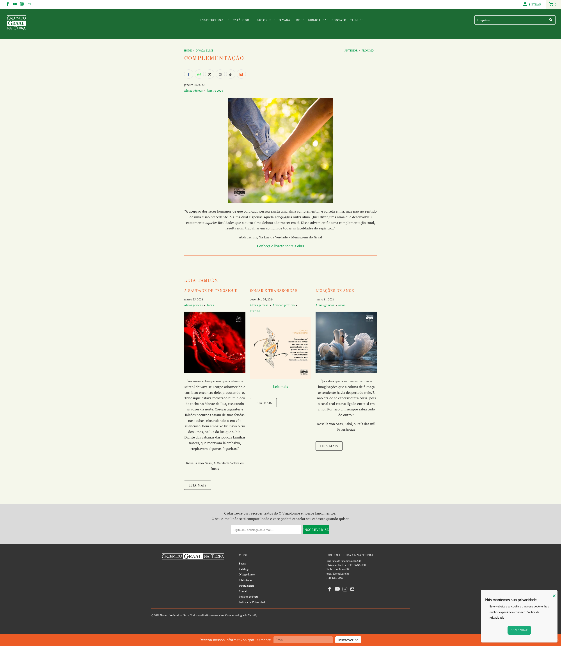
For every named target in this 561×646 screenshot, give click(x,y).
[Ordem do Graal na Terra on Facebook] (7, 4)
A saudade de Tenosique (210, 291)
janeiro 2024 (215, 90)
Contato (339, 20)
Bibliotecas (318, 20)
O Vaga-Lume (290, 20)
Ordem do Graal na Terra (174, 615)
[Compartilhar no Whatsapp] (199, 74)
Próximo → (369, 50)
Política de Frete (248, 596)
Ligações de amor (335, 291)
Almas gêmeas (193, 90)
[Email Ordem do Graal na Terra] (29, 4)
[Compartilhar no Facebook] (188, 74)
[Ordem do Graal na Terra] (47, 24)
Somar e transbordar (274, 291)
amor (341, 305)
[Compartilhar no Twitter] (209, 74)
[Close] (554, 595)
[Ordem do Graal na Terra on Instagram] (22, 4)
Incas (210, 305)
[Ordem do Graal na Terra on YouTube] (14, 4)
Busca (242, 563)
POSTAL (255, 311)
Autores (264, 20)
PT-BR (355, 20)
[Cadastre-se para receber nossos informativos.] (241, 74)
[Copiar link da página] (230, 74)
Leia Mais (197, 485)
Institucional (213, 20)
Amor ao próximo (284, 305)
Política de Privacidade (252, 602)
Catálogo (241, 20)
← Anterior (349, 50)
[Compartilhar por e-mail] (220, 74)
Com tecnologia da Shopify (241, 615)
